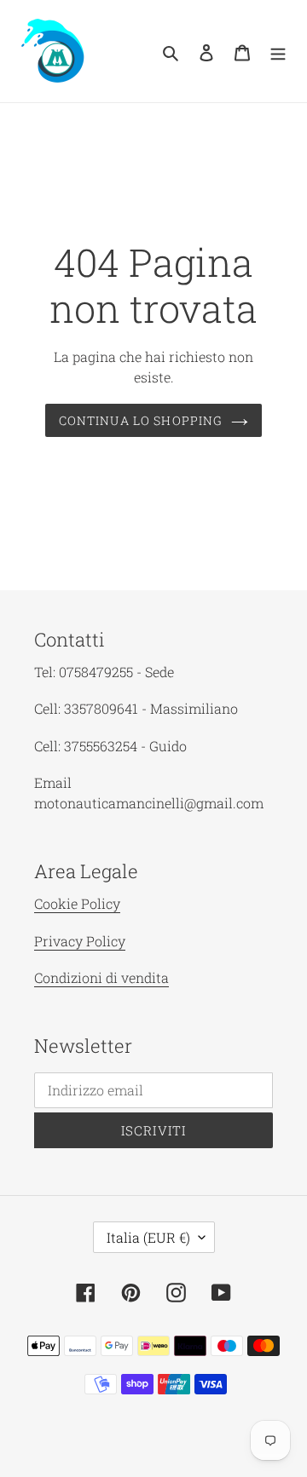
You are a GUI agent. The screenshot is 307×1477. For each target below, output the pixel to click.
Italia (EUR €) (148, 1237)
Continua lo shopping (141, 420)
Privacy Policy (79, 941)
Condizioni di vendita (101, 977)
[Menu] (278, 51)
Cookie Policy (77, 903)
